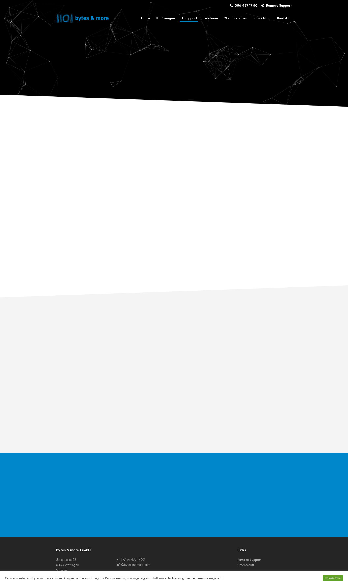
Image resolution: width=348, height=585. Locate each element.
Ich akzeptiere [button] (333, 578)
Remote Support (249, 560)
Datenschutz (245, 565)
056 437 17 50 (254, 492)
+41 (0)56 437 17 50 (131, 559)
